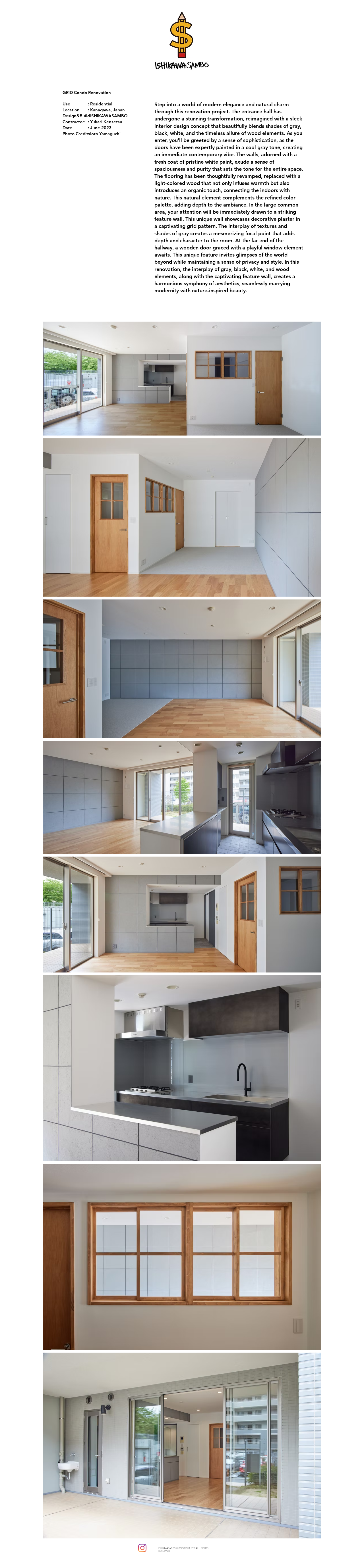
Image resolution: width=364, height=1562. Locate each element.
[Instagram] (142, 1548)
